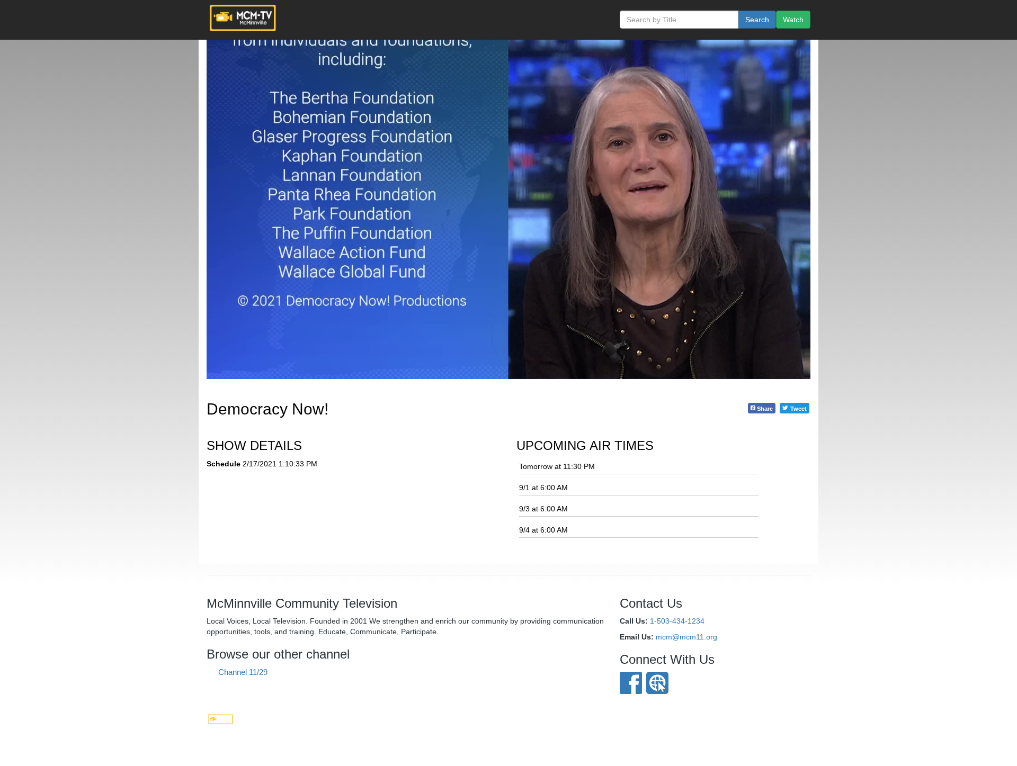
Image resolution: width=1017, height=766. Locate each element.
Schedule (223, 463)
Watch (793, 19)
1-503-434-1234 (677, 621)
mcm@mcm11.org (686, 637)
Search (757, 19)
